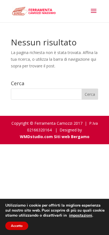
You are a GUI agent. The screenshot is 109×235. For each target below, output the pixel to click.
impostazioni (80, 215)
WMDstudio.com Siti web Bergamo (54, 136)
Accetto (17, 226)
